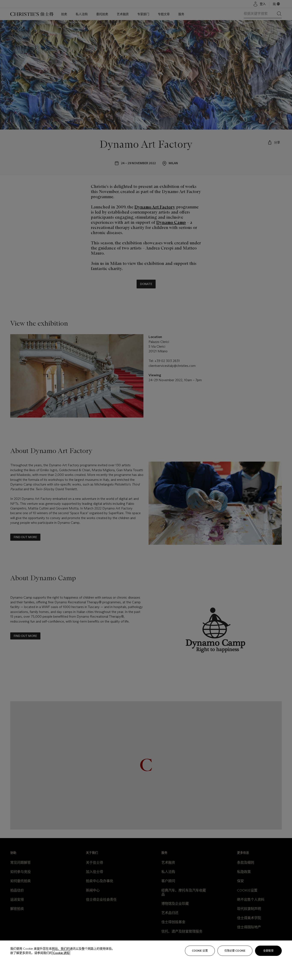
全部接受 (268, 950)
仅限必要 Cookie (234, 950)
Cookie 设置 (200, 950)
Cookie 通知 (61, 953)
